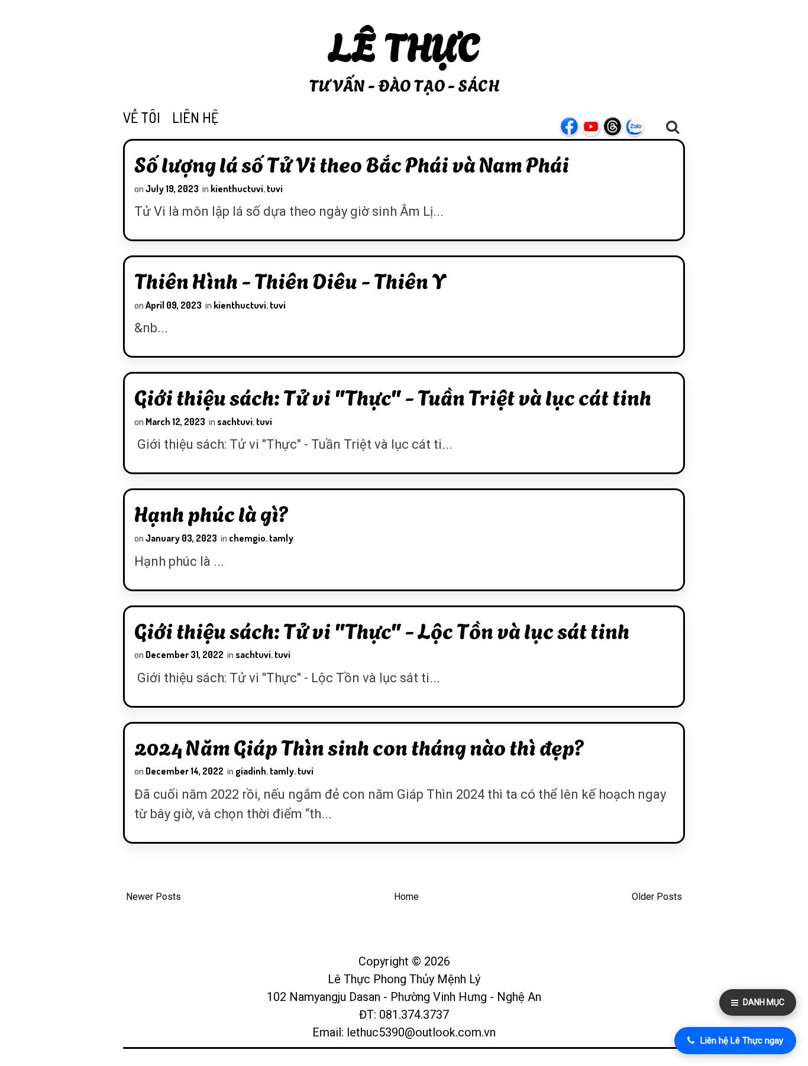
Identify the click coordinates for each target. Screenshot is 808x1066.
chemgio (247, 538)
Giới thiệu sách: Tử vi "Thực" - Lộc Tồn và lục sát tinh (381, 629)
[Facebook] (575, 126)
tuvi (275, 189)
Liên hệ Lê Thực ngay (741, 1040)
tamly (281, 538)
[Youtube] (597, 126)
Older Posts (657, 896)
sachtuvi (235, 421)
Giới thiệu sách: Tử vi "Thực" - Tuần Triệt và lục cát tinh (392, 396)
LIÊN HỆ (195, 117)
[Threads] (618, 126)
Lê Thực (404, 44)
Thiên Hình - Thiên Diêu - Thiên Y (290, 279)
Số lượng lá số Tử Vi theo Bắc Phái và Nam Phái (351, 163)
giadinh (250, 771)
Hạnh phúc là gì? (211, 512)
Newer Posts (153, 896)
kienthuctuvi (237, 189)
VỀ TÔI (141, 117)
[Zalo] (640, 126)
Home (406, 896)
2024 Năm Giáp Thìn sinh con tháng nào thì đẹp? (359, 746)
